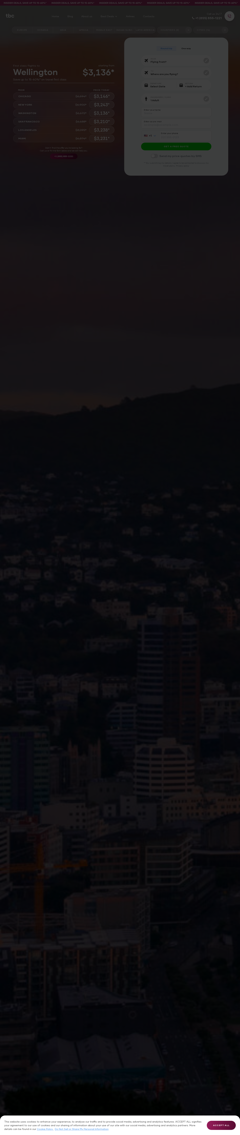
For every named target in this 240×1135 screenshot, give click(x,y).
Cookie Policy (45, 1128)
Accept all (221, 1125)
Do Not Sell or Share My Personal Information (82, 1128)
